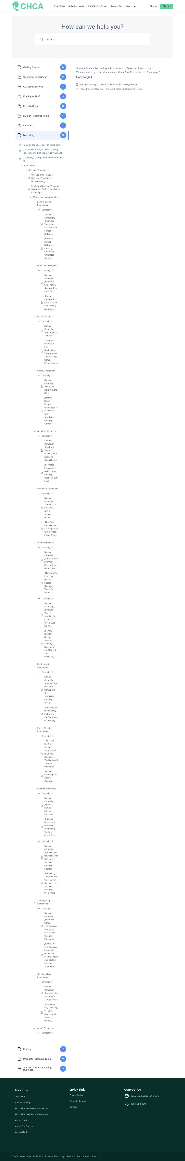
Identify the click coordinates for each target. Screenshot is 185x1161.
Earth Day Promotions (47, 265)
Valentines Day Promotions (44, 975)
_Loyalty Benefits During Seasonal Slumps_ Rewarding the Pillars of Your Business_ (50, 643)
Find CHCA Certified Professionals (31, 1114)
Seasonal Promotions (38, 170)
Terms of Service (78, 1101)
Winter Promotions (45, 1028)
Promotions (29, 165)
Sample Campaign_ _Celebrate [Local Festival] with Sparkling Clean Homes (50, 450)
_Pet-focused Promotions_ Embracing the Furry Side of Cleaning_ (51, 714)
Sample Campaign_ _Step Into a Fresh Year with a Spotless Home (50, 508)
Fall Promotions (44, 316)
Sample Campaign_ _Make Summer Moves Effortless (49, 806)
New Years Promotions (47, 488)
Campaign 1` (47, 270)
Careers (73, 1107)
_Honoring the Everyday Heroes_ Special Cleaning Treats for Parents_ (50, 583)
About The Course (24, 1126)
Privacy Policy (76, 1095)
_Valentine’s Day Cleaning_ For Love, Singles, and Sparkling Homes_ (51, 1012)
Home (79, 68)
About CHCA (21, 1120)
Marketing (101, 68)
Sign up (166, 6)
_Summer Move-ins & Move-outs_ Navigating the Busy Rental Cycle (50, 827)
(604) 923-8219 (138, 1104)
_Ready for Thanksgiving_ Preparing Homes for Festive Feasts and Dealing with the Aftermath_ (51, 955)
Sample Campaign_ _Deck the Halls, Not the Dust (50, 386)
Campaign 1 (47, 209)
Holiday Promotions (46, 370)
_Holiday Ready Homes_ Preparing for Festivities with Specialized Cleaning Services (50, 410)
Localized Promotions (47, 431)
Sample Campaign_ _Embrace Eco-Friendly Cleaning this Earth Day (50, 283)
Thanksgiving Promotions (43, 902)
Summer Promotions (46, 788)
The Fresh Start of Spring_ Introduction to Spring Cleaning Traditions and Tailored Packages (51, 753)
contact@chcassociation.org (145, 1096)
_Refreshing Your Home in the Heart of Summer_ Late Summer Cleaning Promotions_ (51, 883)
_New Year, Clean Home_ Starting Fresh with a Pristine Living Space (51, 528)
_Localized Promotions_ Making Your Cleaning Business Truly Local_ (51, 472)
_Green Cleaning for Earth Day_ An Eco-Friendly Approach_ (50, 302)
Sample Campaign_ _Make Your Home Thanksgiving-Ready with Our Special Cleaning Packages (51, 926)
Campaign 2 (47, 598)
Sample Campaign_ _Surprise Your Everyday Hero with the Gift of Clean (51, 560)
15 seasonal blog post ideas (46, 197)
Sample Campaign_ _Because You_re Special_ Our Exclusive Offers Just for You (50, 614)
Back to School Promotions (44, 203)
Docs (89, 68)
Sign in (153, 6)
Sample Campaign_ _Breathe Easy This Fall (51, 331)
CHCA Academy (22, 1102)
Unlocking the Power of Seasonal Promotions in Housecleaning (42, 178)
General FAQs (21, 1132)
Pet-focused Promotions (43, 666)
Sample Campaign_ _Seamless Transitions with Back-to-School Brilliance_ (50, 224)
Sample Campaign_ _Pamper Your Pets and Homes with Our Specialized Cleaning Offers (50, 690)
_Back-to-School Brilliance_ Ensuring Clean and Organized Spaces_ (49, 248)
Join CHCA (20, 1096)
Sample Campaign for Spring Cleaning (50, 776)
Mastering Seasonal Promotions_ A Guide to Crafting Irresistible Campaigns (46, 189)
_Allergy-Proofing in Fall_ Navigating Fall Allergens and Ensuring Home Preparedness (51, 351)
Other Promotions (45, 542)
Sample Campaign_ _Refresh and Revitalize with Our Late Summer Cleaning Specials (51, 857)
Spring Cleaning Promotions (44, 729)
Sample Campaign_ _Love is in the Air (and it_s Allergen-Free (51, 993)
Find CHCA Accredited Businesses (31, 1108)
